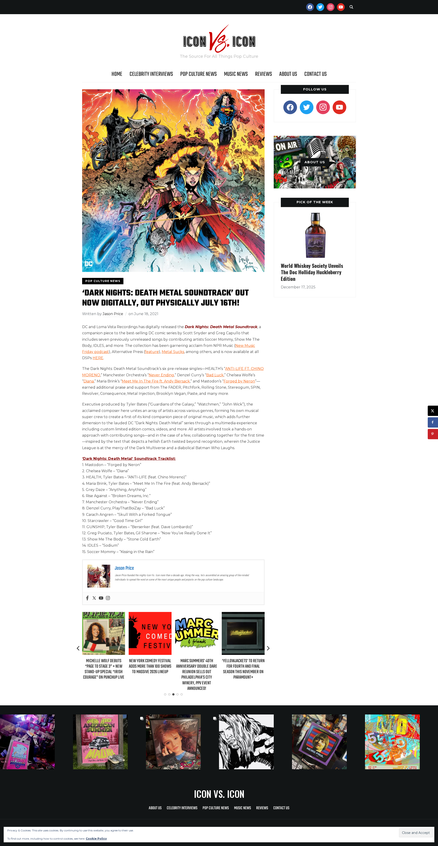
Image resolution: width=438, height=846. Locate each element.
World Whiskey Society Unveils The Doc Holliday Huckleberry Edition (312, 272)
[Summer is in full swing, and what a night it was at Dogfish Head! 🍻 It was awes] (109, 741)
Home (117, 74)
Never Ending (161, 375)
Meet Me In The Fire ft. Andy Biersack (156, 381)
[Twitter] (94, 598)
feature (152, 352)
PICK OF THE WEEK (315, 202)
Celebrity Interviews (151, 74)
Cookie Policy (96, 838)
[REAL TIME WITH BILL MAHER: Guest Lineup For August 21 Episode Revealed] (243, 615)
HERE (98, 358)
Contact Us (315, 74)
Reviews (263, 74)
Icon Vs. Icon (219, 794)
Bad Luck (215, 375)
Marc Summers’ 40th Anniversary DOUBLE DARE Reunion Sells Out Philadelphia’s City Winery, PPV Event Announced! (150, 674)
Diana (88, 381)
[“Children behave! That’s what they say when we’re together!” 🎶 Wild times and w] (182, 741)
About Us (288, 74)
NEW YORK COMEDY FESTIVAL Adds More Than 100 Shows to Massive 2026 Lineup (103, 666)
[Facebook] (87, 598)
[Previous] (78, 648)
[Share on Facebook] (433, 422)
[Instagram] (108, 598)
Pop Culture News (198, 74)
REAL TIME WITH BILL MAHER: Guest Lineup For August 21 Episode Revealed (243, 666)
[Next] (268, 648)
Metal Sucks (173, 352)
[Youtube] (101, 598)
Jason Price (113, 314)
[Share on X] (433, 411)
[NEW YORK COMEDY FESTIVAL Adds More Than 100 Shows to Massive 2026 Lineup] (103, 615)
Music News (236, 74)
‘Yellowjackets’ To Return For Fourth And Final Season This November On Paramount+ (196, 669)
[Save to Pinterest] (433, 434)
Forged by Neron (239, 381)
